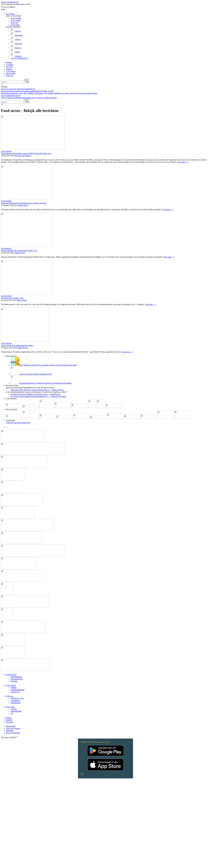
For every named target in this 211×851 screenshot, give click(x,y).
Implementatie (16, 711)
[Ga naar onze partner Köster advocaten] (149, 418)
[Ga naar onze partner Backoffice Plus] (14, 407)
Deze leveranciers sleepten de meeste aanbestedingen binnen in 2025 (27, 91)
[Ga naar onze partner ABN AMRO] (132, 418)
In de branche (6, 151)
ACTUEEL (10, 14)
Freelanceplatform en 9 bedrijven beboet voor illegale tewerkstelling (45, 383)
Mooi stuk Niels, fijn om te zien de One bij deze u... (37, 390)
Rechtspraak (15, 703)
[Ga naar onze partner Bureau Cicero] (92, 407)
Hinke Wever (23, 205)
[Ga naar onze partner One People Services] (63, 407)
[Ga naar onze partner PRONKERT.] (48, 418)
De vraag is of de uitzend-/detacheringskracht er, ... (38, 396)
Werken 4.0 (15, 692)
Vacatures (9, 722)
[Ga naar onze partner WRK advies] (182, 418)
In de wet (9, 696)
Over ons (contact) (13, 728)
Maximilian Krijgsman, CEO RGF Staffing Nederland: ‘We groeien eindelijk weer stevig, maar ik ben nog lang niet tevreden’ (49, 93)
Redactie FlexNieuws (23, 156)
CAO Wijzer (11, 71)
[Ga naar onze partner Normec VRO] (64, 418)
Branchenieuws (17, 679)
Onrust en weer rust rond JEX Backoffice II (18, 89)
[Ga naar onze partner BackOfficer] (47, 407)
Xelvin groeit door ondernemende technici (17, 345)
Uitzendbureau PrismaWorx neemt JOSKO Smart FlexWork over (26, 153)
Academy (9, 65)
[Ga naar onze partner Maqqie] (81, 418)
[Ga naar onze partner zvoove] (114, 407)
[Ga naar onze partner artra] (98, 418)
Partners (9, 62)
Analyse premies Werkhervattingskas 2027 (35, 374)
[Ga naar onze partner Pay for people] (166, 418)
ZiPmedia (9, 731)
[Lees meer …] (182, 162)
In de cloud (10, 707)
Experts (9, 69)
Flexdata (14, 681)
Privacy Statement (13, 733)
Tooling (14, 709)
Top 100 (9, 67)
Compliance (15, 700)
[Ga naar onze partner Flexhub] (14, 418)
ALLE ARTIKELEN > (20, 58)
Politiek (14, 687)
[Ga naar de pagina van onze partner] (22, 441)
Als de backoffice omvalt (10, 95)
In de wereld (11, 685)
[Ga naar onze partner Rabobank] (115, 418)
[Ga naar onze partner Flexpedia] (79, 407)
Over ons (9, 76)
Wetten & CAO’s (17, 698)
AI (12, 713)
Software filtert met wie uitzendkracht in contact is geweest (23, 203)
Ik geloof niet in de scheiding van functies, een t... (35, 394)
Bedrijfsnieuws (16, 677)
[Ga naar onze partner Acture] (31, 407)
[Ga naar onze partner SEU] (31, 418)
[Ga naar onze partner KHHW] (101, 407)
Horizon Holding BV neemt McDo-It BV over (19, 251)
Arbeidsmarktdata (17, 690)
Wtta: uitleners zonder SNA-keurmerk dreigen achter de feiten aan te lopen (48, 365)
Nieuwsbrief (10, 73)
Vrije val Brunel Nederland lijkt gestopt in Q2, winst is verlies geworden (29, 98)
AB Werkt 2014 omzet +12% (12, 298)
